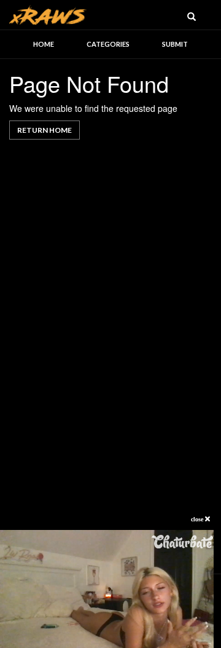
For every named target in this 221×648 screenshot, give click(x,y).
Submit (175, 44)
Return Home (44, 130)
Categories (108, 44)
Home (43, 44)
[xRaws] (48, 13)
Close (198, 519)
